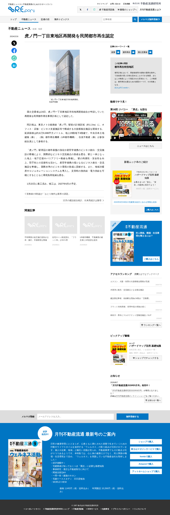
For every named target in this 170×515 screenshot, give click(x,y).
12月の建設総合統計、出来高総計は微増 (82, 200)
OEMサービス (92, 509)
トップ (13, 19)
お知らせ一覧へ (154, 400)
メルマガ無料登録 (149, 19)
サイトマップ (102, 4)
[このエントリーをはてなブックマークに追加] (14, 65)
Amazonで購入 (146, 464)
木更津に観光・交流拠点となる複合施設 (136, 291)
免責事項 (105, 509)
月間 (136, 274)
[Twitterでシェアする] (14, 42)
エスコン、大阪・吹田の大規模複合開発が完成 (136, 282)
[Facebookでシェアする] (14, 51)
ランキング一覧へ (152, 325)
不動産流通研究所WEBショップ (56, 509)
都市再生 (126, 52)
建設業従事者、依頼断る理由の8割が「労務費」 (136, 299)
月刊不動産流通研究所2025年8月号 (127, 390)
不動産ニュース (28, 19)
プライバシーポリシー (121, 509)
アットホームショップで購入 (146, 471)
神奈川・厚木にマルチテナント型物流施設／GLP (136, 316)
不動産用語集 (107, 9)
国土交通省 (142, 52)
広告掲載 (126, 4)
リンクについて (139, 509)
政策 (113, 52)
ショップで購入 (146, 442)
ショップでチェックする (147, 358)
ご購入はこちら (152, 210)
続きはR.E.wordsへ (122, 88)
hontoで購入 (146, 456)
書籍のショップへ (128, 9)
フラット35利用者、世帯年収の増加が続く (136, 308)
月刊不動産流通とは (149, 9)
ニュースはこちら (145, 146)
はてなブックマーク (149, 274)
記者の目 (45, 19)
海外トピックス (61, 19)
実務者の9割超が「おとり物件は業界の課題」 (48, 194)
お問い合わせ (115, 4)
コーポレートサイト (33, 509)
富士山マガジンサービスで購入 (146, 449)
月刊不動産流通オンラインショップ (131, 396)
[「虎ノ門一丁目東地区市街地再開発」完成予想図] (64, 95)
